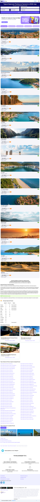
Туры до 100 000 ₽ (12, 26)
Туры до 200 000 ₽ (28, 26)
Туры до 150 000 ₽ (20, 26)
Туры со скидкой (4, 26)
